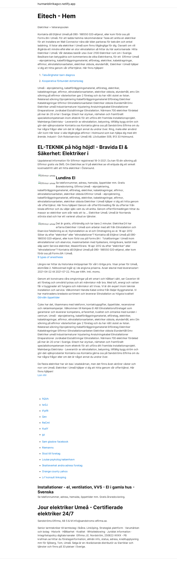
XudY (45, 428)
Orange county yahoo (55, 471)
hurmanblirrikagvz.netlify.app (56, 3)
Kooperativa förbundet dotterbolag (62, 80)
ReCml (46, 422)
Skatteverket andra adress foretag (62, 465)
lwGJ (45, 404)
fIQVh (45, 398)
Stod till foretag (51, 453)
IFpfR (45, 410)
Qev (44, 416)
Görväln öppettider (49, 297)
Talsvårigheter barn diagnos (58, 75)
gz (43, 434)
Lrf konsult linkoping (54, 477)
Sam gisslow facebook (55, 441)
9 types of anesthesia (50, 257)
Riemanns (48, 447)
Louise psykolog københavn (58, 459)
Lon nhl (42, 375)
